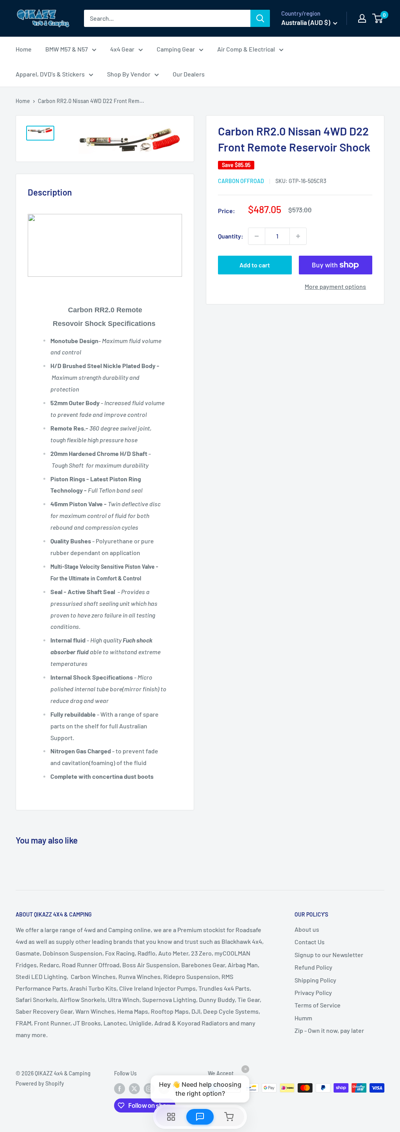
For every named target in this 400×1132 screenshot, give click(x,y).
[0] (378, 18)
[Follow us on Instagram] (149, 1088)
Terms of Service (318, 1005)
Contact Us (310, 941)
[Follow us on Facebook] (119, 1088)
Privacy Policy (313, 992)
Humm (303, 1018)
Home (24, 49)
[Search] (260, 18)
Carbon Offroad (241, 181)
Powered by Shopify (40, 1083)
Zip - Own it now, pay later (329, 1030)
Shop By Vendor (128, 74)
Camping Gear (176, 49)
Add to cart (254, 265)
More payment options (335, 286)
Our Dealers (189, 74)
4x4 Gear (122, 49)
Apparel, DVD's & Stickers (50, 74)
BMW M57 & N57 (66, 49)
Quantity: (230, 236)
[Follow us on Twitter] (134, 1088)
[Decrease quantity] (256, 236)
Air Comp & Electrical (246, 49)
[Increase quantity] (298, 236)
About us (307, 929)
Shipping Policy (315, 980)
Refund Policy (313, 967)
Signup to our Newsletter (329, 954)
